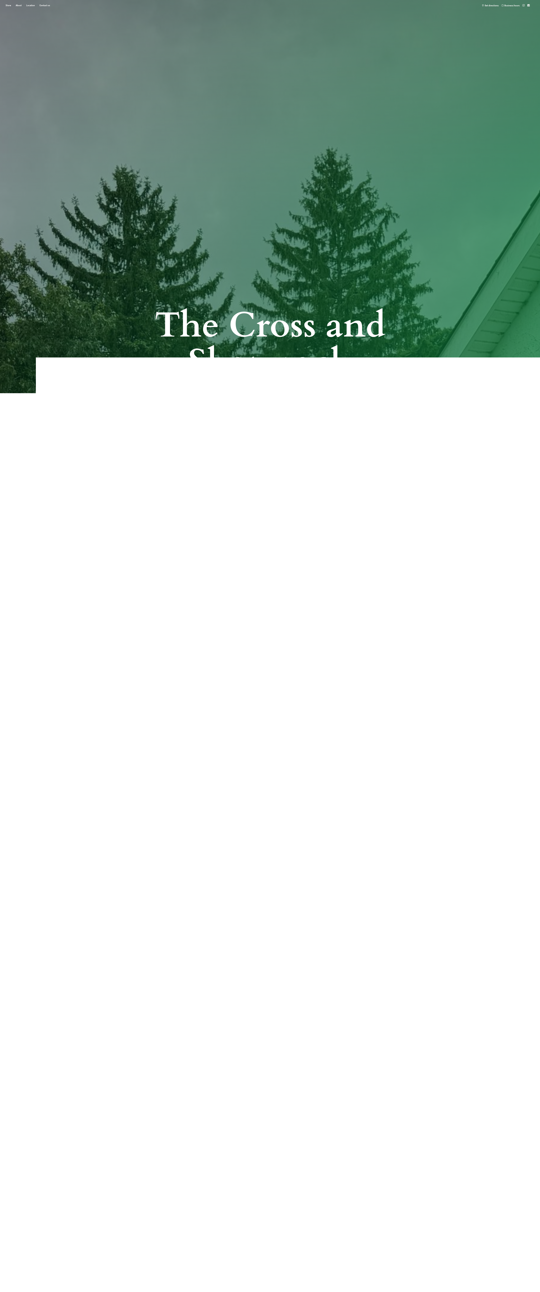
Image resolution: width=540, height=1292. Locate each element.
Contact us (45, 5)
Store (8, 5)
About (19, 5)
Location (30, 5)
